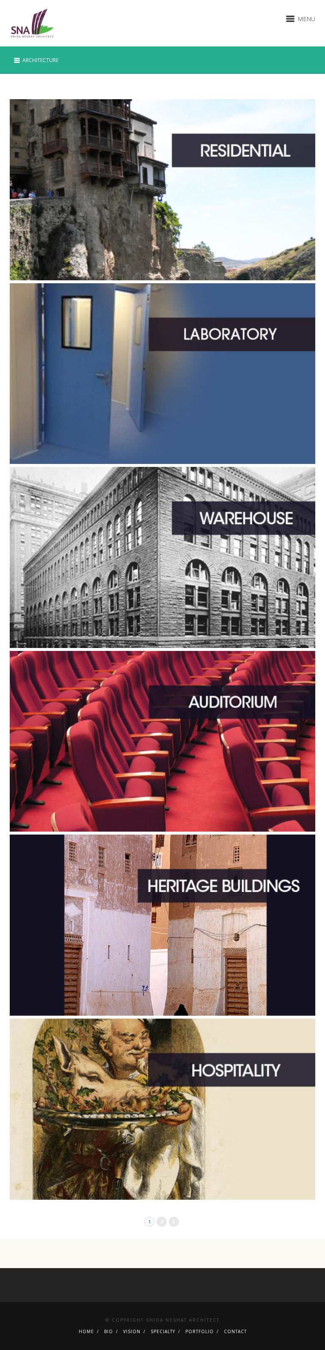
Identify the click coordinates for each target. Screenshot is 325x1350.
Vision (131, 1331)
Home (86, 1331)
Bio (108, 1331)
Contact (235, 1331)
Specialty (163, 1331)
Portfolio (199, 1331)
